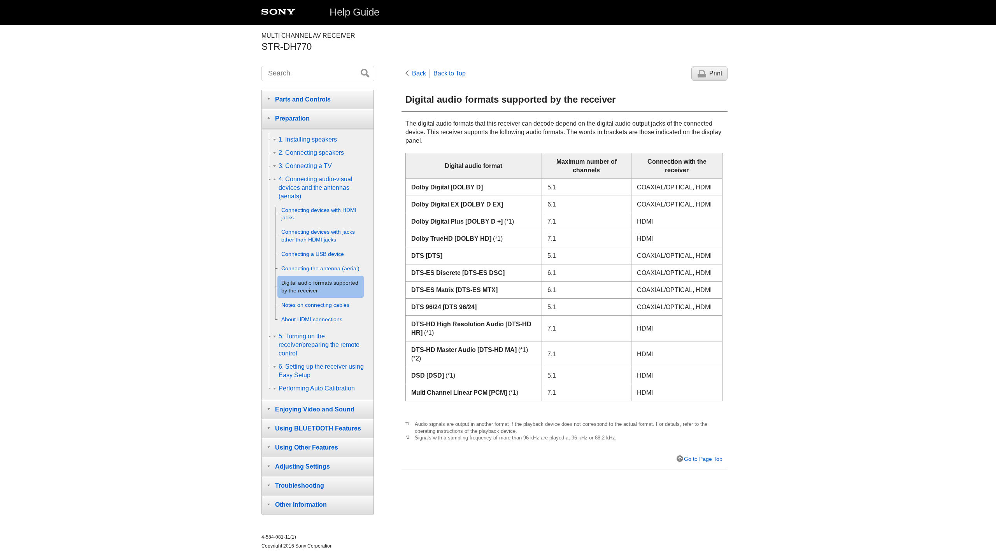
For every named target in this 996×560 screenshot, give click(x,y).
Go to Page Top (703, 459)
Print (715, 73)
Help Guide (354, 12)
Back (419, 73)
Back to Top (449, 73)
